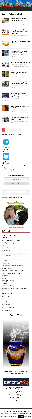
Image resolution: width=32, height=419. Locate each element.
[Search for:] (16, 191)
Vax (3, 291)
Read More (27, 416)
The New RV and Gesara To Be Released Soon (20, 42)
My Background (6, 304)
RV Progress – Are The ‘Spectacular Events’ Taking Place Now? (19, 31)
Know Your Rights (7, 258)
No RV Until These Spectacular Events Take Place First (20, 63)
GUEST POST (5, 296)
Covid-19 (4, 245)
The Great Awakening (8, 286)
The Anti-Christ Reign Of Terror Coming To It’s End (19, 82)
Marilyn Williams (25, 24)
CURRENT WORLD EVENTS (10, 235)
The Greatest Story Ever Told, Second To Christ (20, 118)
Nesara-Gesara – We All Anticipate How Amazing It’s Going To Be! (20, 94)
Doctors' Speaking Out (8, 248)
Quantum (4, 278)
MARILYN (4, 302)
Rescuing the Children (8, 281)
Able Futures (5, 299)
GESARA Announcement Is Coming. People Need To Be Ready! (19, 20)
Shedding (4, 283)
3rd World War (6, 238)
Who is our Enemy (7, 293)
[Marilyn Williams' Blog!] (16, 6)
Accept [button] (21, 416)
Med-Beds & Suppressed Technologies (13, 265)
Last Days (5, 260)
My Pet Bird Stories (7, 310)
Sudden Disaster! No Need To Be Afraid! (20, 73)
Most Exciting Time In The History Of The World (19, 52)
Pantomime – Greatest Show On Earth (13, 270)
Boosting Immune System (9, 243)
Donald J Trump (6, 250)
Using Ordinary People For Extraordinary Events (15, 288)
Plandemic (5, 275)
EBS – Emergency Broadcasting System (13, 253)
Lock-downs (5, 263)
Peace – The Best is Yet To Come (11, 273)
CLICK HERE (5, 151)
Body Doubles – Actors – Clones (11, 240)
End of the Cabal (6, 255)
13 (15, 130)
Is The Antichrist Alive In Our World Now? (20, 107)
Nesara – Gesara (6, 268)
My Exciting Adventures (8, 307)
